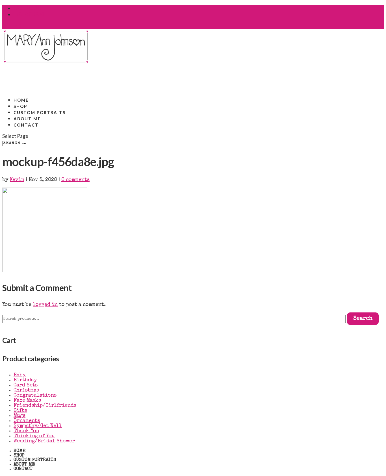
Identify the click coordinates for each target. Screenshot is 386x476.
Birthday (25, 380)
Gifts (20, 410)
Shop (19, 455)
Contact (26, 124)
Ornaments (27, 420)
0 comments (75, 179)
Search (362, 318)
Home (19, 451)
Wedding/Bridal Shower (44, 441)
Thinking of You (34, 436)
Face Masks (27, 400)
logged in (45, 304)
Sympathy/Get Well (38, 426)
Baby (20, 375)
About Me (24, 464)
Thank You (26, 431)
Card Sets (26, 385)
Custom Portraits (35, 460)
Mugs (19, 415)
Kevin (17, 179)
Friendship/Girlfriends (45, 405)
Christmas (26, 390)
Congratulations (35, 395)
